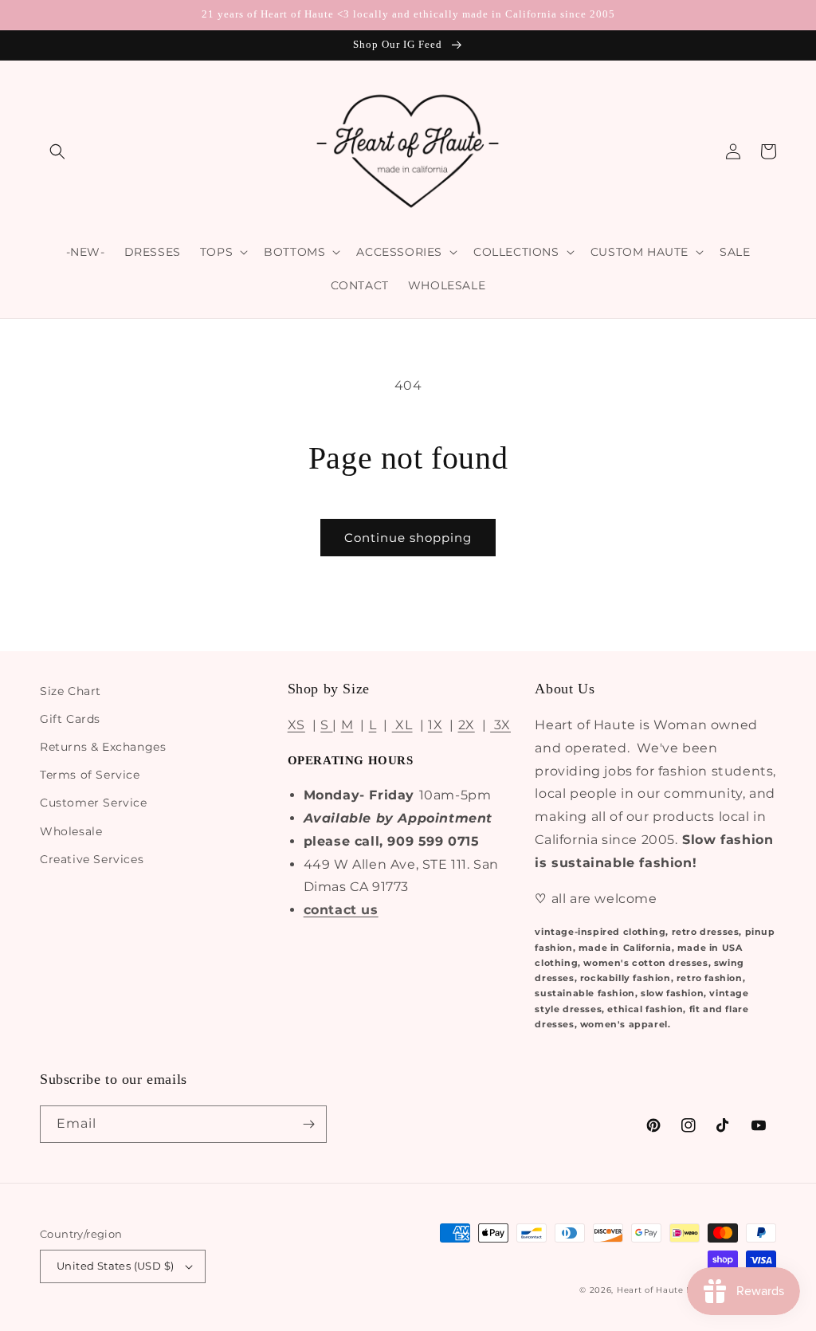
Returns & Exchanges (103, 747)
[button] (57, 151)
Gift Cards (70, 719)
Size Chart (70, 691)
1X (435, 724)
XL (402, 724)
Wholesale (71, 831)
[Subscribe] (308, 1124)
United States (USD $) (115, 1265)
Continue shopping (408, 537)
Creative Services (91, 859)
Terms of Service (90, 775)
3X (500, 724)
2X (466, 724)
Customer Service (93, 802)
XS (296, 724)
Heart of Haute (650, 1290)
